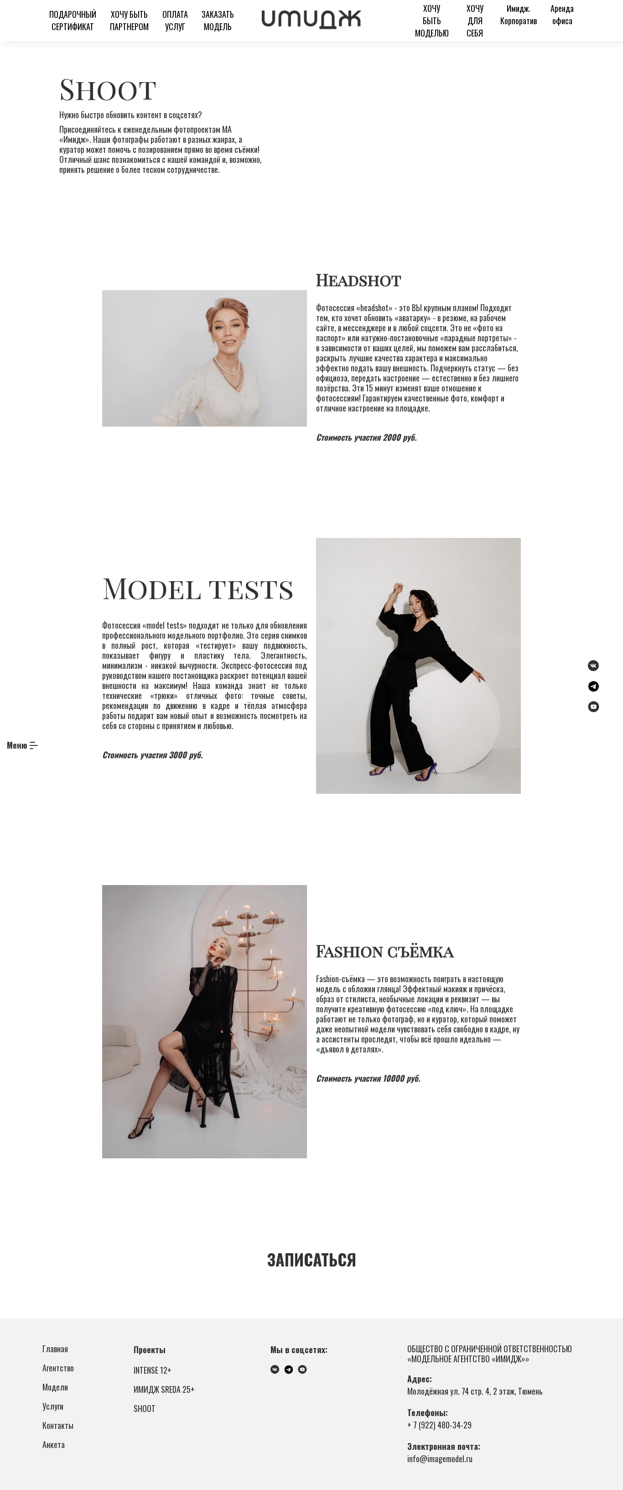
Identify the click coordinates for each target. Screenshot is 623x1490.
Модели (55, 1387)
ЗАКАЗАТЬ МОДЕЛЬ (218, 20)
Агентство (58, 1368)
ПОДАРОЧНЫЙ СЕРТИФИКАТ (72, 20)
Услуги (52, 1406)
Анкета (53, 1444)
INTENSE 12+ (152, 1370)
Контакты (57, 1425)
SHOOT (145, 1408)
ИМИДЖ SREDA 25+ (164, 1389)
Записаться (311, 1259)
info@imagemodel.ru (439, 1458)
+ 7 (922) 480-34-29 (439, 1425)
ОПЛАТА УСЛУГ (175, 20)
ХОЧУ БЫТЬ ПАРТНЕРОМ (129, 20)
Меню (17, 745)
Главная (55, 1349)
